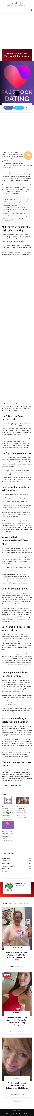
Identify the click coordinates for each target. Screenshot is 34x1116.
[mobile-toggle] (3, 10)
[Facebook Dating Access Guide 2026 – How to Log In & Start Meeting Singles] (17, 994)
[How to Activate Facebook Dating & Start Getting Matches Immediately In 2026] (17, 928)
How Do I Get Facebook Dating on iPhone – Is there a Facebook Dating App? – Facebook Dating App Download (8, 811)
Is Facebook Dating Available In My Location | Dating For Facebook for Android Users (22, 810)
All (15, 903)
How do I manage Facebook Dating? (13, 219)
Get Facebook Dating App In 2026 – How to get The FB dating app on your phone (8, 833)
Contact (19, 1110)
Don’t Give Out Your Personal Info (12, 204)
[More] (26, 108)
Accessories (21, 903)
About (14, 1110)
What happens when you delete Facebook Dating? (17, 217)
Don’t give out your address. (11, 205)
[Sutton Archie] (9, 886)
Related (9, 220)
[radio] (17, 466)
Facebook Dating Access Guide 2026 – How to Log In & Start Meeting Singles (17, 1021)
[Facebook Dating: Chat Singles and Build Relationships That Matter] (17, 1059)
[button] (31, 10)
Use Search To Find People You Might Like (15, 213)
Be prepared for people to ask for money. (14, 207)
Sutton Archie (20, 883)
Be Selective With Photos (10, 211)
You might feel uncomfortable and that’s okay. (15, 209)
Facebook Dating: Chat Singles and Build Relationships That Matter (17, 1085)
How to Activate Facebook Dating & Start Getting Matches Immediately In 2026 (17, 956)
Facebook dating (6, 193)
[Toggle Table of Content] (28, 199)
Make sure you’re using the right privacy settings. (16, 202)
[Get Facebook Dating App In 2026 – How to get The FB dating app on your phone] (8, 825)
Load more (16, 1100)
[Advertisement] (17, 30)
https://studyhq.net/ (20, 885)
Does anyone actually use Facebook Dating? (15, 215)
